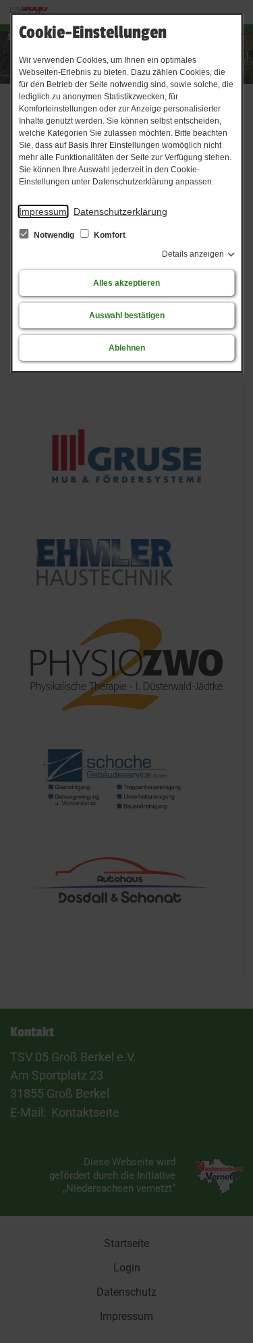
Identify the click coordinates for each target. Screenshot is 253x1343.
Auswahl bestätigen (127, 315)
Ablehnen (127, 348)
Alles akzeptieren (126, 283)
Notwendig (54, 235)
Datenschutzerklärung (120, 211)
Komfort (108, 235)
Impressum (43, 211)
